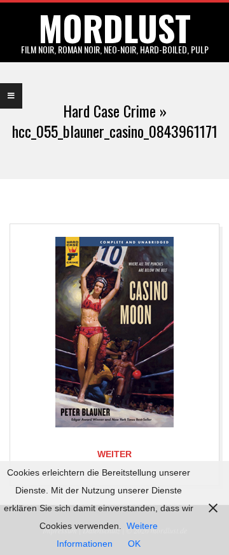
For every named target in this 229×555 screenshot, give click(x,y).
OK (134, 543)
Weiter (114, 454)
